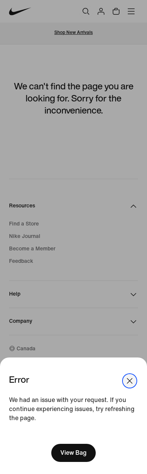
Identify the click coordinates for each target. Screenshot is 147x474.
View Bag (73, 452)
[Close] (129, 381)
